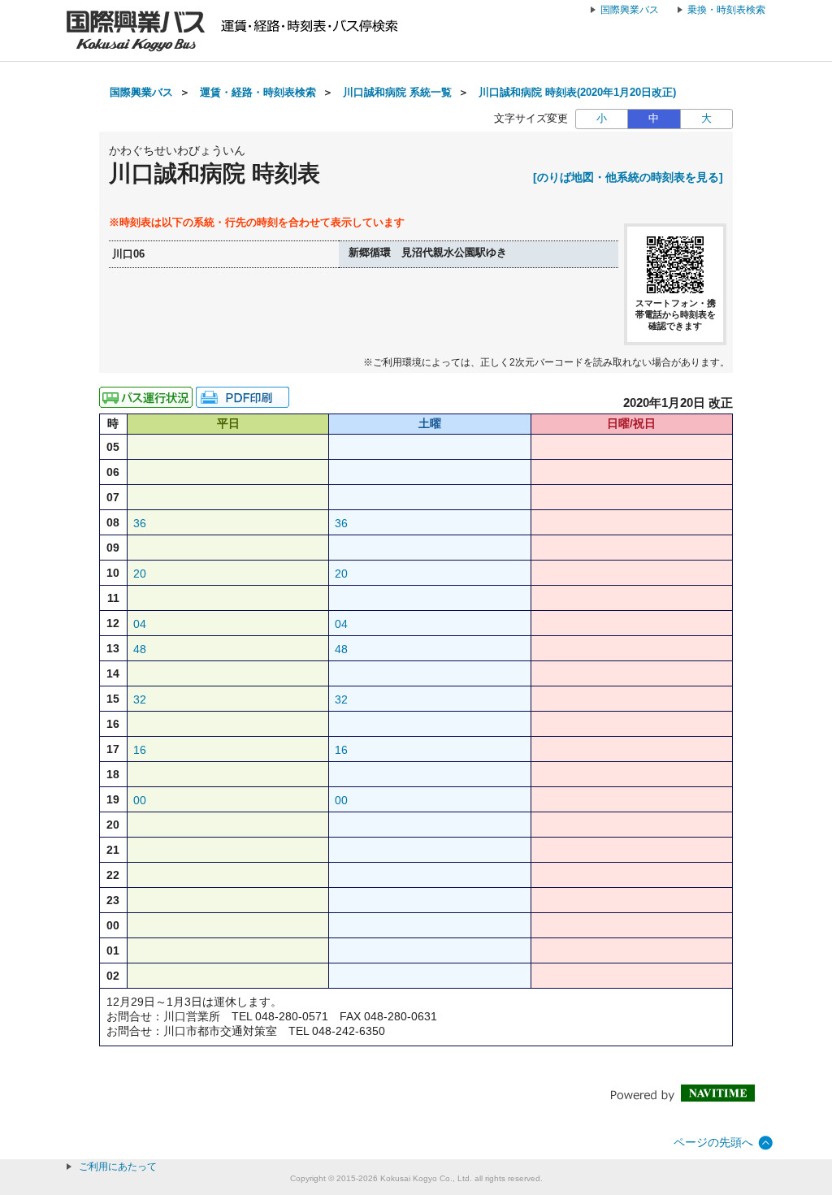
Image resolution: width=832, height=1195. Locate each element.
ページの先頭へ (713, 1142)
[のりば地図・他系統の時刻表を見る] (628, 177)
